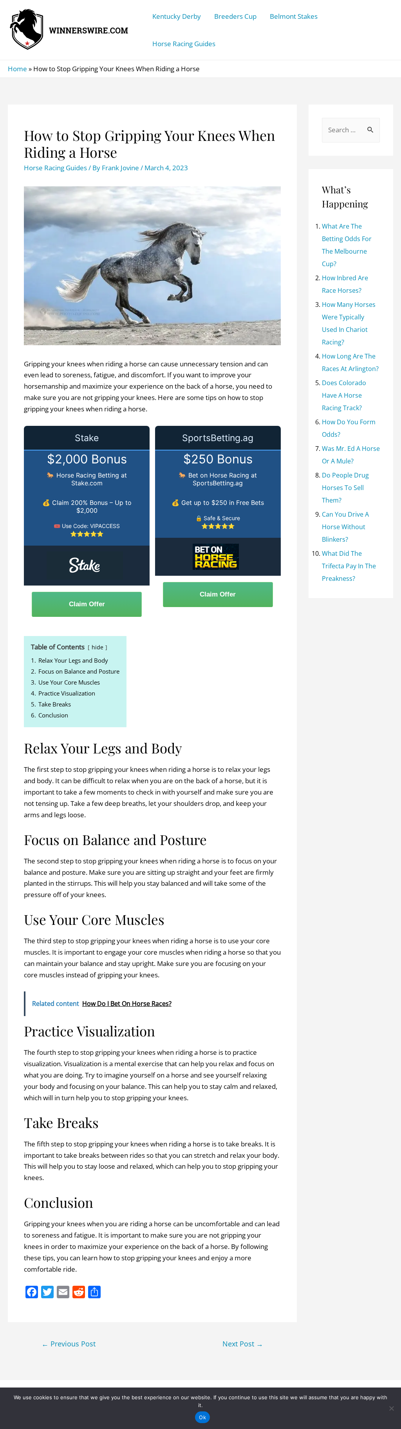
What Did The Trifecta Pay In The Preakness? (349, 566)
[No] (391, 1408)
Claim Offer (87, 604)
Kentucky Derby (176, 16)
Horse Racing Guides (183, 43)
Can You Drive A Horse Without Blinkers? (345, 527)
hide (97, 647)
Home (17, 68)
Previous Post (69, 1343)
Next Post (242, 1343)
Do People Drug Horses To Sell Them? (345, 488)
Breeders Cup (235, 16)
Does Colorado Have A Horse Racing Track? (344, 395)
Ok (202, 1417)
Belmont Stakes (294, 16)
